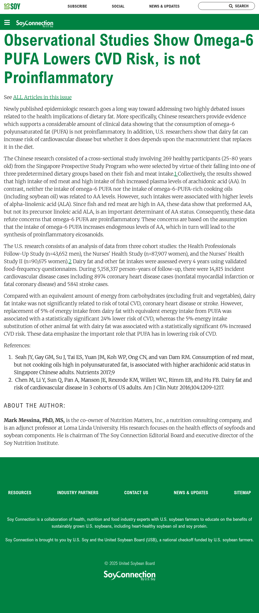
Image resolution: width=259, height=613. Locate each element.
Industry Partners (77, 492)
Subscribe (77, 6)
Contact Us (136, 492)
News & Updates (164, 6)
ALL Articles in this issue (42, 97)
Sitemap (242, 492)
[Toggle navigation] (8, 22)
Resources (19, 492)
